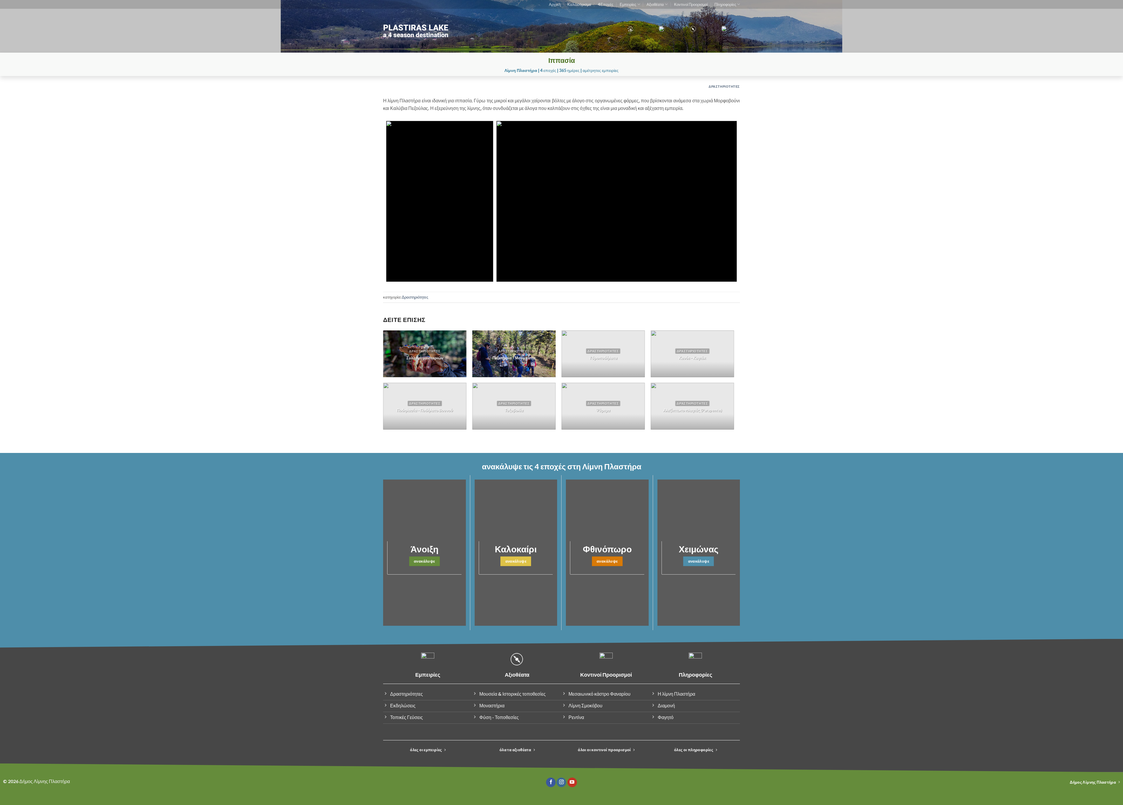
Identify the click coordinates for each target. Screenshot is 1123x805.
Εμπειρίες (628, 4)
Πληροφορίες (725, 4)
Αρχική (555, 4)
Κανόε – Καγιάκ (692, 358)
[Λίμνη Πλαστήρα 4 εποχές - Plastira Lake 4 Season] (437, 31)
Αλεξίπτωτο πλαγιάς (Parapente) (692, 410)
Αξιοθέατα (655, 4)
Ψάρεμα (603, 410)
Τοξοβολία (514, 410)
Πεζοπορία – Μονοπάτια (513, 358)
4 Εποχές (605, 4)
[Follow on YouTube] (572, 782)
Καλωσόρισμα (579, 4)
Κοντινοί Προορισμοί (691, 4)
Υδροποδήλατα (603, 358)
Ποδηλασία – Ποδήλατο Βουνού (425, 410)
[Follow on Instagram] (561, 782)
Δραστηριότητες (724, 86)
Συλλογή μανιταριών (425, 358)
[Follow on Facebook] (551, 782)
